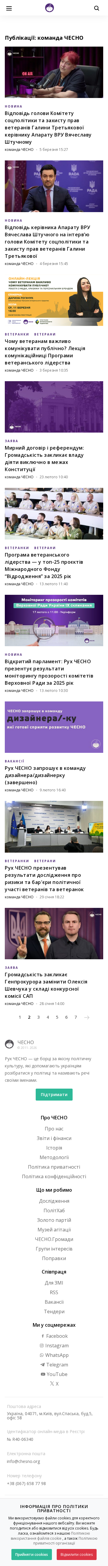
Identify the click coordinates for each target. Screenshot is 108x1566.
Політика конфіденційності (54, 1176)
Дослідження (54, 1201)
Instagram (56, 1345)
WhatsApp (56, 1355)
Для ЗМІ (54, 1283)
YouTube (57, 1374)
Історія (54, 1147)
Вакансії (54, 1302)
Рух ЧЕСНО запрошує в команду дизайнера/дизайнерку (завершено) (45, 775)
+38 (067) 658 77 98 (26, 1483)
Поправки (54, 1258)
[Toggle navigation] (9, 8)
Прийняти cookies (31, 1554)
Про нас (54, 1128)
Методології (54, 1157)
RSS (54, 1292)
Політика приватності (54, 1167)
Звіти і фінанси (54, 1138)
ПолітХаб (54, 1210)
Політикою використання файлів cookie (50, 1536)
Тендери (54, 1311)
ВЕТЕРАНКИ (17, 334)
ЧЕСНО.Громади (54, 1239)
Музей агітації (54, 1229)
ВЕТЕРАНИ (45, 334)
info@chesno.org (23, 1461)
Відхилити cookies (77, 1554)
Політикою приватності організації (65, 1541)
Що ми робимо (54, 1190)
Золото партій (54, 1220)
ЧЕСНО (25, 1042)
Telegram (56, 1364)
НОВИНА (13, 106)
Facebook (56, 1336)
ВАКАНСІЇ (15, 761)
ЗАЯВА (11, 441)
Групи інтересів (54, 1248)
